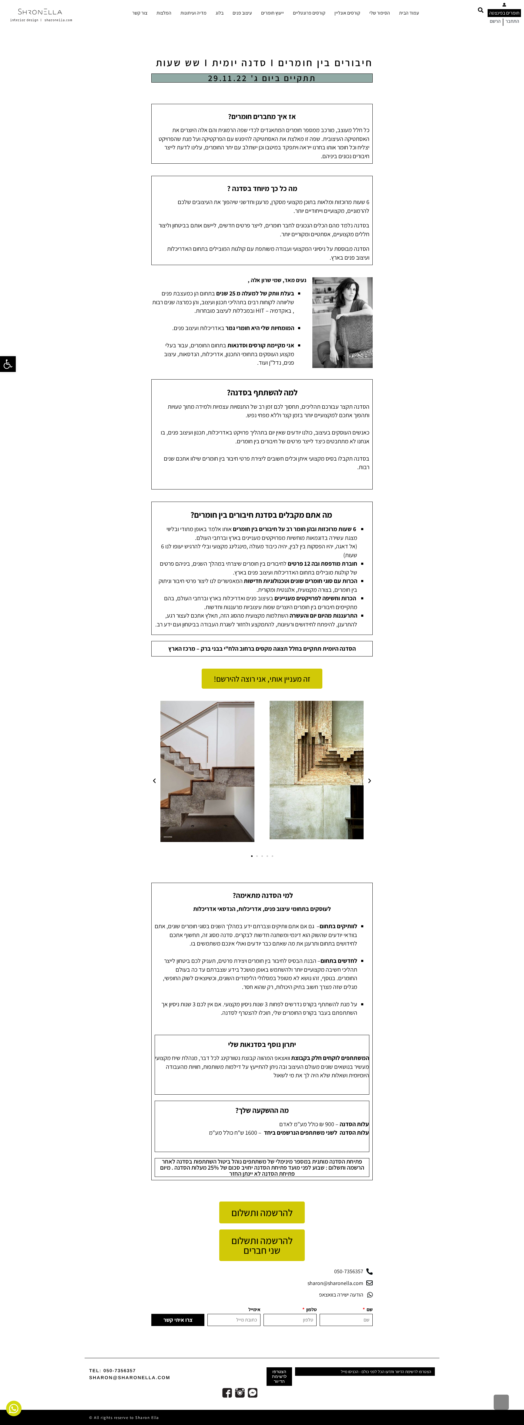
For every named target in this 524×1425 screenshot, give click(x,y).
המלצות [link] (163, 13)
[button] (480, 10)
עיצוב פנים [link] (242, 13)
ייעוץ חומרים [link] (272, 13)
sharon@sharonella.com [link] (129, 1377)
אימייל (254, 1309)
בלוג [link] (219, 13)
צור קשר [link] (139, 13)
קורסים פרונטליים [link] (309, 13)
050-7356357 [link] (119, 1370)
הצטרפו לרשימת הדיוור (279, 1376)
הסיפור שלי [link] (379, 13)
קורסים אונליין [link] (347, 13)
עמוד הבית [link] (409, 13)
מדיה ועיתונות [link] (193, 13)
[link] (8, 364)
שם (369, 1309)
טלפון (311, 1309)
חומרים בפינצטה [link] (504, 13)
